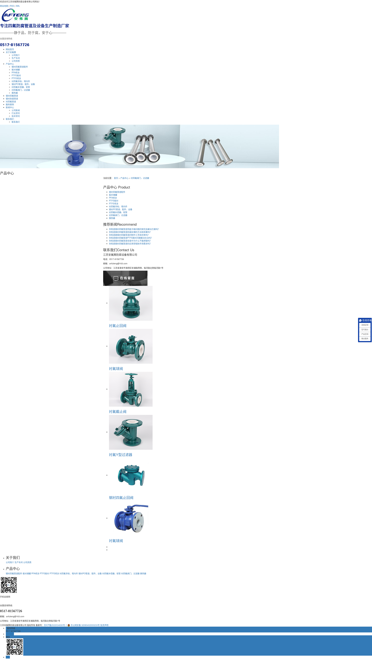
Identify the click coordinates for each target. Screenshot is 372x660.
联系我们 (10, 118)
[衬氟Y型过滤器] (131, 431)
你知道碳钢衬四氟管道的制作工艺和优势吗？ (129, 234)
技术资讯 (16, 115)
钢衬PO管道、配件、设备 (23, 84)
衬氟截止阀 (117, 411)
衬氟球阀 (116, 368)
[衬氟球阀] (131, 346)
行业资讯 (16, 113)
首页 (116, 177)
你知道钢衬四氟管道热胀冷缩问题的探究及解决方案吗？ (134, 229)
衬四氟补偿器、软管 (21, 86)
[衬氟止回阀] (131, 302)
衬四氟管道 (11, 101)
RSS (12, 5)
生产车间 (16, 57)
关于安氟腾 (11, 52)
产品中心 (10, 63)
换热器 (15, 92)
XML (18, 5)
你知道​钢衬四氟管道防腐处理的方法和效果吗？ (130, 231)
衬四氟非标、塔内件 (21, 81)
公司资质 (16, 60)
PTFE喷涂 (16, 78)
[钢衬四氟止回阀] (131, 475)
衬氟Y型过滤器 (120, 454)
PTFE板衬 (16, 75)
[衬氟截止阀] (131, 388)
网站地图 (4, 5)
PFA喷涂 (15, 72)
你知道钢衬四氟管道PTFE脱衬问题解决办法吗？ (131, 237)
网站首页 (10, 49)
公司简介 (16, 55)
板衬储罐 (16, 69)
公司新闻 (16, 110)
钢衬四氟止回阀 (121, 497)
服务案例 (10, 104)
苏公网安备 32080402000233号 (85, 625)
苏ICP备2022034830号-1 (55, 625)
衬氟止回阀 (117, 325)
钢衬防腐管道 (12, 98)
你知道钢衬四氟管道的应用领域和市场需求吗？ (130, 243)
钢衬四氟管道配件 (20, 66)
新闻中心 (10, 107)
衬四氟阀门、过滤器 (21, 89)
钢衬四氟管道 (12, 95)
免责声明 (104, 625)
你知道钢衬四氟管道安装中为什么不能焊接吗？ (130, 240)
